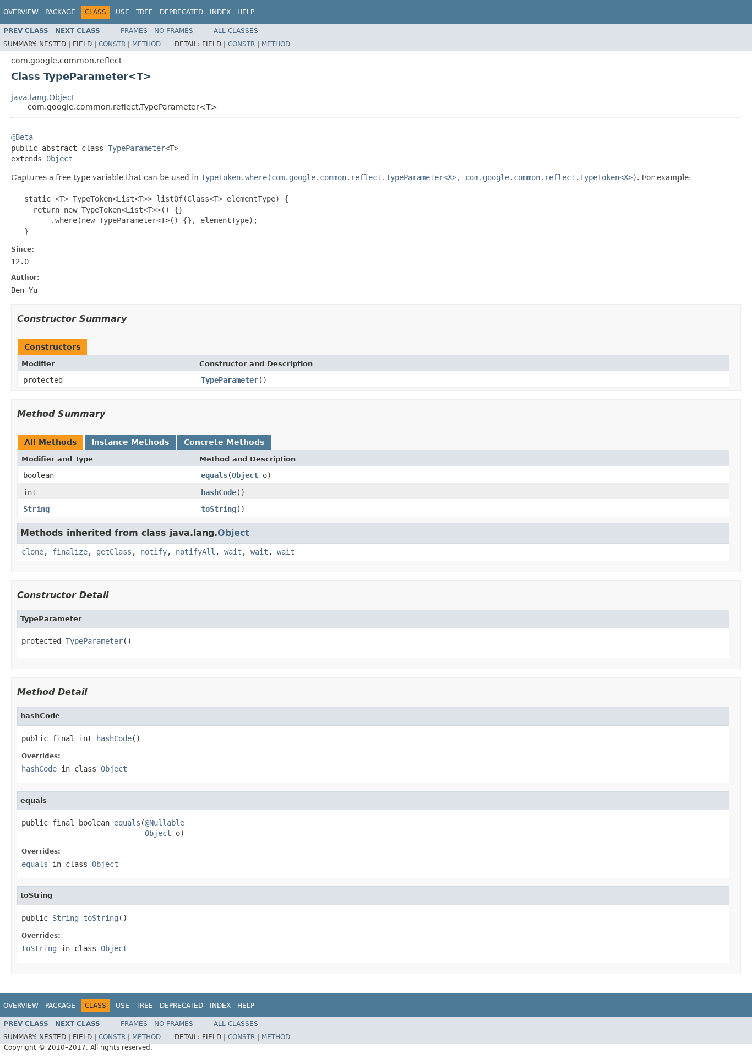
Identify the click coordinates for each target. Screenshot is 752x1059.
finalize (70, 551)
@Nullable (164, 822)
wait (233, 551)
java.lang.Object (42, 97)
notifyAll (195, 551)
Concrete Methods (224, 442)
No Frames (173, 31)
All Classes (236, 31)
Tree (144, 12)
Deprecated (181, 12)
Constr (112, 44)
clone (32, 551)
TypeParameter (136, 148)
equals (214, 475)
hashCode (218, 492)
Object (59, 158)
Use (122, 12)
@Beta (22, 137)
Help (245, 12)
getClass (114, 551)
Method (146, 44)
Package (60, 12)
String (36, 508)
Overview (21, 12)
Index (220, 12)
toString (218, 508)
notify (153, 551)
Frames (134, 31)
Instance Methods (130, 442)
